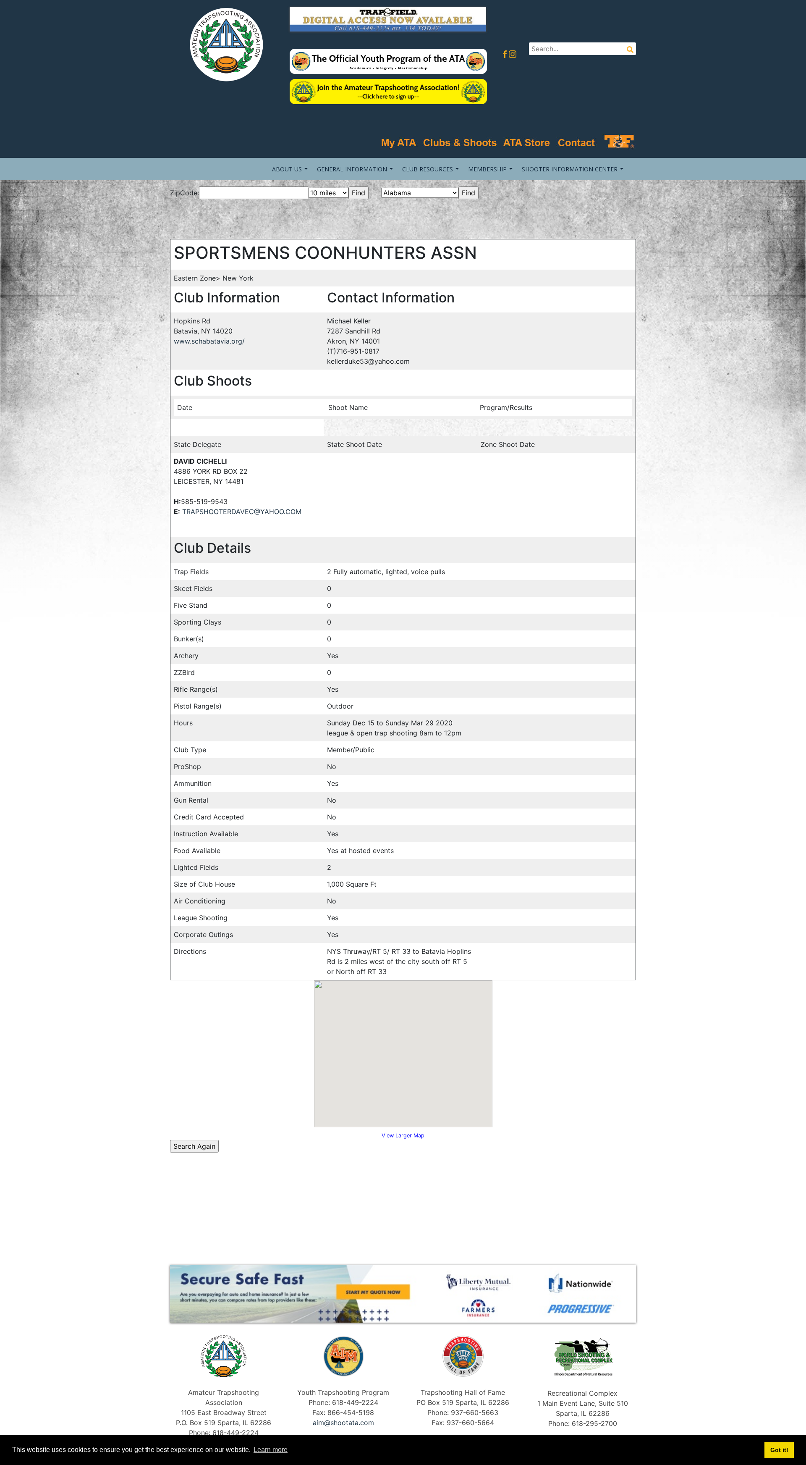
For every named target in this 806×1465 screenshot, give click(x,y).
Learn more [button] (271, 1449)
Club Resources (427, 169)
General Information (352, 169)
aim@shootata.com (343, 1422)
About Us (287, 169)
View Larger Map (403, 1135)
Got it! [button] (779, 1450)
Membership (487, 169)
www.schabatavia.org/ (209, 341)
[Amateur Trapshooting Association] (223, 44)
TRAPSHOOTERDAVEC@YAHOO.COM (241, 511)
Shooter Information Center (570, 169)
